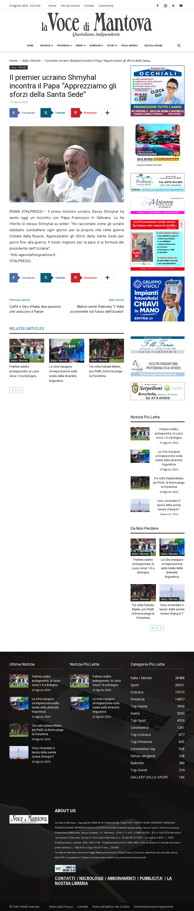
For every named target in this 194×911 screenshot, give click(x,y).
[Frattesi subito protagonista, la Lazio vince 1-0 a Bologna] (26, 351)
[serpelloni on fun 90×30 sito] (158, 399)
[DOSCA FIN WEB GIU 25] (158, 115)
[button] (179, 45)
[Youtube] (181, 5)
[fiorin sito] (158, 352)
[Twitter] (173, 5)
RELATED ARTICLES (26, 328)
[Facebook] (157, 5)
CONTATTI (65, 878)
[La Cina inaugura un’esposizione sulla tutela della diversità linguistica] (66, 351)
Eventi (79, 45)
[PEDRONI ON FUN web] (158, 190)
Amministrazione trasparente (153, 907)
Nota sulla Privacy (61, 907)
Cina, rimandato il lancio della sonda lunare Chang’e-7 (169, 505)
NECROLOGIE (91, 878)
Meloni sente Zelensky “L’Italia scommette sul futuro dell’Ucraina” (97, 309)
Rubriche (95, 45)
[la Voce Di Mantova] (97, 25)
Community (106, 5)
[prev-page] (12, 390)
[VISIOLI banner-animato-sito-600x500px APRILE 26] (158, 320)
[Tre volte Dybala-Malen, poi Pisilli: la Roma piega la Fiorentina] (106, 351)
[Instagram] (165, 5)
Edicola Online (153, 45)
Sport (111, 45)
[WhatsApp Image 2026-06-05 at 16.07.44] (158, 166)
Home (52, 5)
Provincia (63, 45)
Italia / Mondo (129, 45)
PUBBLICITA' (151, 878)
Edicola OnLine (70, 5)
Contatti (89, 5)
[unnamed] (158, 375)
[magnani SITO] (158, 212)
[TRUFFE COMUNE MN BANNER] (158, 269)
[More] (107, 112)
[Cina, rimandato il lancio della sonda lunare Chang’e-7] (140, 505)
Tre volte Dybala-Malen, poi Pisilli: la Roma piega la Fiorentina (105, 371)
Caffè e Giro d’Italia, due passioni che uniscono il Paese (35, 309)
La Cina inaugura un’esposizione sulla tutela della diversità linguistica (172, 568)
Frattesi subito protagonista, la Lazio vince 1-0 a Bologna (24, 371)
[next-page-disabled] (20, 390)
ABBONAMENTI (121, 878)
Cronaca (45, 45)
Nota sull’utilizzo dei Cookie (111, 907)
